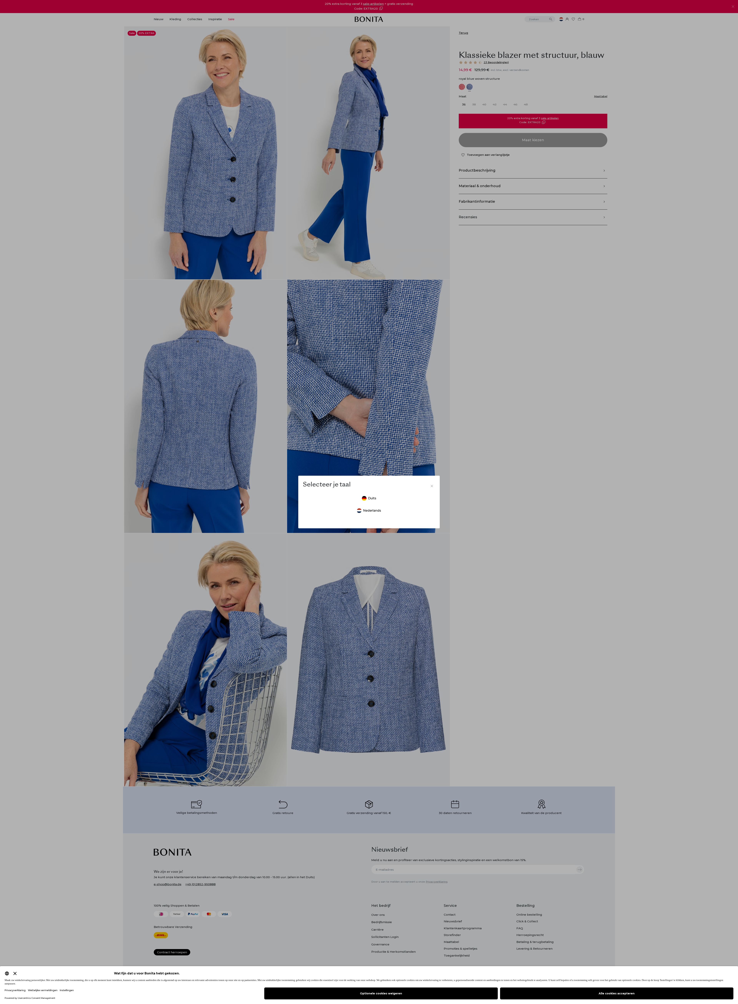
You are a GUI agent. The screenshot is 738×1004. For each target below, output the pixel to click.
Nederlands (372, 510)
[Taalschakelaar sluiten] (432, 486)
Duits (372, 498)
